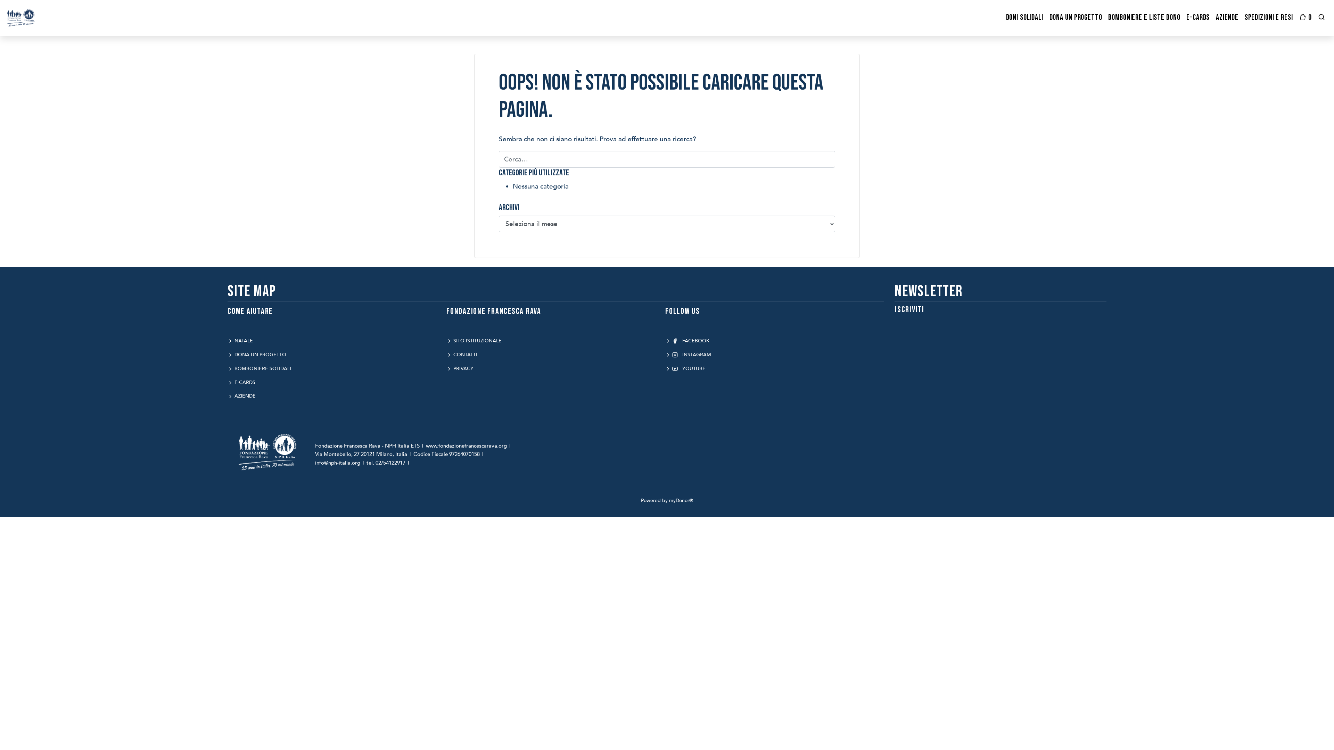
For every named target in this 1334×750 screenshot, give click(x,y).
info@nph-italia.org (337, 462)
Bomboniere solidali (262, 368)
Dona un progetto (259, 354)
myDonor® (681, 500)
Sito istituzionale (477, 341)
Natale (243, 341)
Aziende (244, 396)
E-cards (244, 382)
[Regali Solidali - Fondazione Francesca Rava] (21, 17)
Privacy (463, 368)
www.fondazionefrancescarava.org (466, 445)
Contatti (464, 354)
